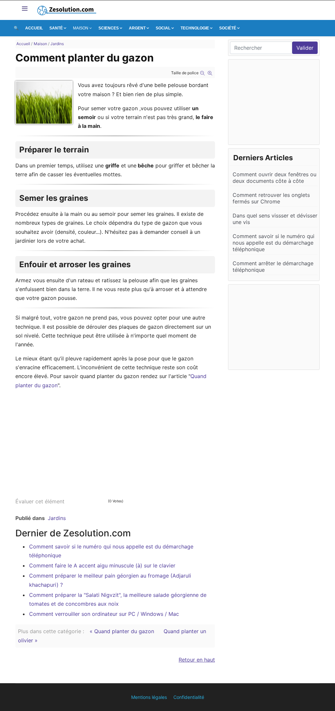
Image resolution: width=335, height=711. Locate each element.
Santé (56, 28)
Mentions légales (149, 697)
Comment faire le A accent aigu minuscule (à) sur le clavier (102, 565)
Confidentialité (188, 697)
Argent (137, 28)
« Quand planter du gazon (123, 631)
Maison (80, 28)
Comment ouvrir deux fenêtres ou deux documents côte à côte (274, 177)
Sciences (108, 28)
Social (163, 28)
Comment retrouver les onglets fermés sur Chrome (271, 198)
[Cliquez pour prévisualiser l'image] (44, 102)
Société (227, 28)
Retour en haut (197, 659)
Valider (304, 47)
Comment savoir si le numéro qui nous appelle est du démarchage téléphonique (273, 242)
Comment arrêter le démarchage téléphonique (273, 266)
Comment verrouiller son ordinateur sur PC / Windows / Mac (104, 614)
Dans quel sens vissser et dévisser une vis (275, 218)
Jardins (57, 518)
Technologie (195, 28)
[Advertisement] (115, 441)
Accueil (34, 28)
